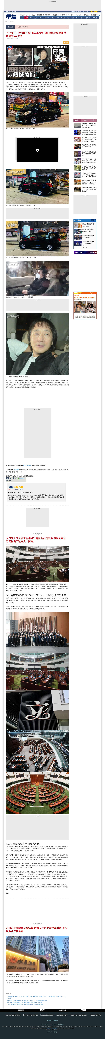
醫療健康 (93, 15)
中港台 (52, 18)
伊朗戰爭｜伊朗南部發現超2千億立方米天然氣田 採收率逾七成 (89, 125)
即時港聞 (11, 21)
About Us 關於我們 (61, 1015)
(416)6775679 (27, 465)
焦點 (35, 18)
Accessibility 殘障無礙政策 (13, 1015)
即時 (26, 18)
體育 (68, 18)
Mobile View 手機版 (52, 1032)
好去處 (63, 18)
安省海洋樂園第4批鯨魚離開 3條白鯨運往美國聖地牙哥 (89, 168)
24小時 (77, 120)
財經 (73, 18)
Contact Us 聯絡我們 (47, 1015)
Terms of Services (76, 1015)
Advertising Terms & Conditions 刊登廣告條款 (52, 1024)
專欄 (82, 18)
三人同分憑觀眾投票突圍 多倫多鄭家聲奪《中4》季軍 (89, 153)
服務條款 (84, 1015)
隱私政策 (35, 1015)
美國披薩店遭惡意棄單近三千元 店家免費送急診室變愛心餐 (89, 189)
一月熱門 (92, 120)
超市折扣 (87, 18)
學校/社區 (78, 15)
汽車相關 (70, 15)
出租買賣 (62, 15)
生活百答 (46, 18)
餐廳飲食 (86, 15)
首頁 (22, 18)
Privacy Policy (28, 1015)
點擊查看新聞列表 (23, 27)
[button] (99, 15)
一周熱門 (85, 120)
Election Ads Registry (52, 1020)
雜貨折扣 (95, 18)
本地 (40, 18)
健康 (77, 18)
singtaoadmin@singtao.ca (52, 1028)
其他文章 (10, 27)
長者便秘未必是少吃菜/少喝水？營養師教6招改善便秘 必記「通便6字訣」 (89, 182)
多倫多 (85, 11)
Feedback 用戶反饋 (95, 1015)
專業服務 (47, 15)
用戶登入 (94, 11)
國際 (31, 18)
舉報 (66, 42)
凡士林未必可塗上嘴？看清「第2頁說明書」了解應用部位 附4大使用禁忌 (89, 139)
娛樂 (58, 18)
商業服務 (55, 15)
